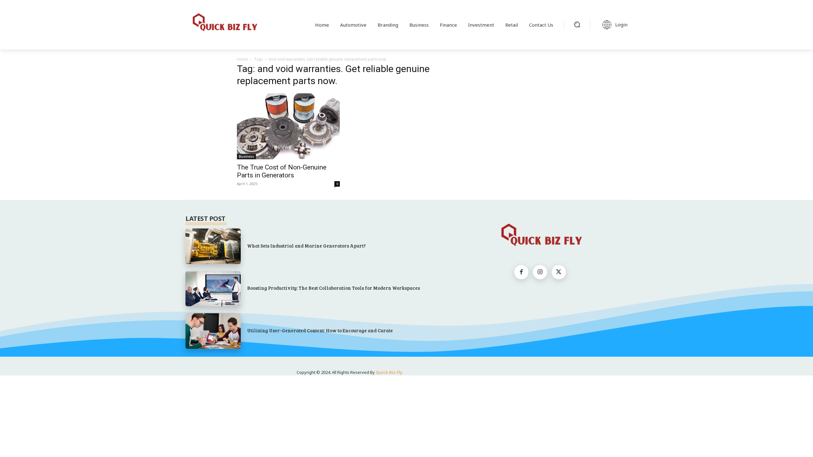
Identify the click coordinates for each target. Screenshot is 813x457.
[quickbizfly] (223, 23)
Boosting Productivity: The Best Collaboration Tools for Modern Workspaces (333, 288)
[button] (577, 24)
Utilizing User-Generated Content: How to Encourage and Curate (320, 330)
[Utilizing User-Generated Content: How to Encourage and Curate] (213, 331)
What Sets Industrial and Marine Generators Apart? (306, 245)
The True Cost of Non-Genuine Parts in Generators (281, 171)
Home (242, 59)
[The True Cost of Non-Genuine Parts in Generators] (288, 126)
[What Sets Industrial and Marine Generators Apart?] (213, 246)
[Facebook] (521, 272)
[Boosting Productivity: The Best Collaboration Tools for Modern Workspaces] (213, 289)
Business (246, 156)
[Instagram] (540, 272)
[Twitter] (559, 272)
